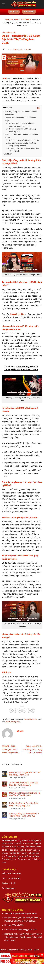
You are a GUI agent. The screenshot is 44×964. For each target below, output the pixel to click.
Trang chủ (8, 19)
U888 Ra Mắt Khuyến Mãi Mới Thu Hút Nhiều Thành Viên (24, 773)
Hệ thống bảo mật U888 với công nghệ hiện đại (22, 130)
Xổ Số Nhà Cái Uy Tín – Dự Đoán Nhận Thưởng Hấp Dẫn (23, 804)
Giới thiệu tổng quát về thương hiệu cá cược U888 (21, 113)
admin (28, 50)
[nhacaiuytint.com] (23, 4)
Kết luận (8, 154)
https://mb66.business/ (17, 950)
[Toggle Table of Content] (37, 108)
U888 (4, 78)
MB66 (3, 950)
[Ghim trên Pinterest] (29, 711)
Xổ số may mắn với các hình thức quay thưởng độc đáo (22, 144)
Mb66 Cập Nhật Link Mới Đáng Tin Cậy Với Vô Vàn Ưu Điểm (24, 794)
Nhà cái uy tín (8, 840)
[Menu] (3, 4)
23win (36, 950)
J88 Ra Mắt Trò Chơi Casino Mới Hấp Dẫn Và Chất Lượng (23, 784)
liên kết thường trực (12, 722)
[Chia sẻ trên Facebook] (15, 711)
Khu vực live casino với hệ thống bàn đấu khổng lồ (24, 149)
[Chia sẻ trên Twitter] (20, 711)
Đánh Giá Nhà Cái (23, 19)
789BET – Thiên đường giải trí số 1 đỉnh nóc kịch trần (10, 749)
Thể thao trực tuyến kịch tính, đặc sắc (24, 140)
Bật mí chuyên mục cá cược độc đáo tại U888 (21, 135)
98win (2, 953)
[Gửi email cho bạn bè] (24, 711)
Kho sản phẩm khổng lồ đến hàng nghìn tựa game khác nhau (22, 124)
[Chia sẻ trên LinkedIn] (33, 711)
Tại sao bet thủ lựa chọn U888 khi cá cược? (20, 119)
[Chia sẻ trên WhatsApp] (11, 711)
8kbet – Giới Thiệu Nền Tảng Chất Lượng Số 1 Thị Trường (32, 749)
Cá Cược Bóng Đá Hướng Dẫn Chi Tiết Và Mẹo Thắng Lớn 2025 (24, 814)
